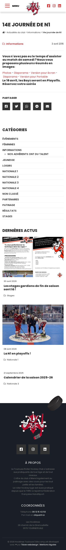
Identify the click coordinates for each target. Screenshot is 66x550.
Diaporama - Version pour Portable (25, 77)
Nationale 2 (10, 177)
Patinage (8, 205)
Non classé (10, 194)
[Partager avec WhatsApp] (27, 106)
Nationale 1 (10, 171)
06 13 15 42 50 (39, 511)
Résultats (9, 211)
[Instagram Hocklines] (54, 5)
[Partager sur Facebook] (6, 106)
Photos (6, 73)
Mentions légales (48, 544)
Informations (34, 32)
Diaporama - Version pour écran (34, 73)
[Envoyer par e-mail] (47, 106)
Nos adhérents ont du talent (28, 154)
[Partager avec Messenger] (37, 106)
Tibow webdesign (29, 544)
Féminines (8, 144)
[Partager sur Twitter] (16, 106)
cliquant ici (39, 515)
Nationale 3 (10, 182)
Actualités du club (16, 32)
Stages (7, 216)
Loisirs (7, 166)
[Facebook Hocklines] (48, 5)
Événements (10, 139)
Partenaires (10, 199)
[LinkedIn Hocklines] (59, 5)
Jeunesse (8, 160)
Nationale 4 (10, 188)
